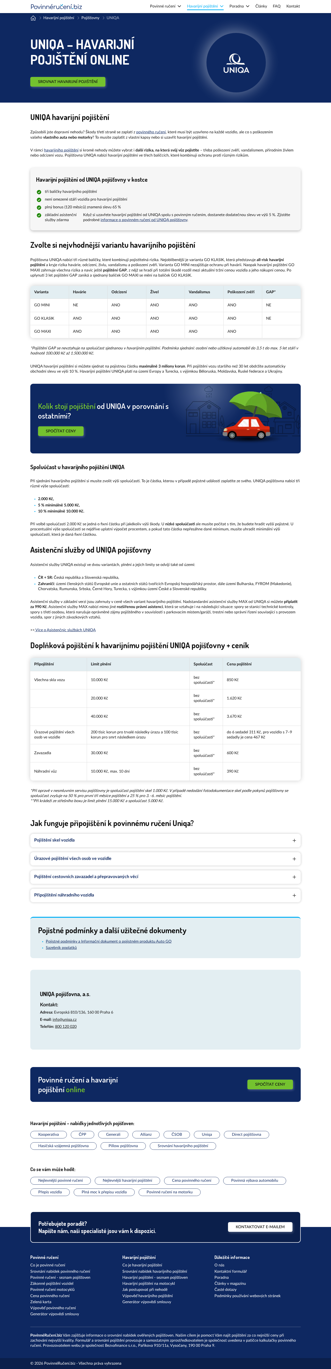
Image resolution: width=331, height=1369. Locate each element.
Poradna (221, 1277)
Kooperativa (48, 1134)
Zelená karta (40, 1302)
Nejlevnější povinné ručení (60, 1180)
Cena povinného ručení (191, 1180)
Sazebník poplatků (61, 948)
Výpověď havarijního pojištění (147, 1296)
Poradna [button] (236, 6)
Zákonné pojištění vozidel (51, 1284)
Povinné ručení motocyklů (52, 1290)
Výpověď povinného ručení (53, 1308)
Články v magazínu (230, 1284)
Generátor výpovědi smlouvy (54, 1314)
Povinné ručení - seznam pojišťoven (60, 1277)
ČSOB (177, 1134)
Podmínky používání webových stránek (247, 1296)
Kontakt (293, 6)
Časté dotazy (225, 1290)
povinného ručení (151, 132)
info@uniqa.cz (65, 1020)
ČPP (82, 1134)
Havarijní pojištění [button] (202, 6)
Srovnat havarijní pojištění (68, 82)
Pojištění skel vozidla (54, 840)
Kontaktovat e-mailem (260, 1227)
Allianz (146, 1134)
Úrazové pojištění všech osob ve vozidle (72, 859)
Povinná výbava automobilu (254, 1180)
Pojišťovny (90, 18)
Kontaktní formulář (230, 1271)
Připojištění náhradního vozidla (64, 895)
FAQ (277, 6)
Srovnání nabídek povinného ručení (60, 1271)
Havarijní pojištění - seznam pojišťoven (155, 1277)
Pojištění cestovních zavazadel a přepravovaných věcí (86, 877)
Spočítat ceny (61, 431)
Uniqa (207, 1134)
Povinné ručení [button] (162, 6)
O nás (219, 1265)
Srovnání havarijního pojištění (183, 1146)
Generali (113, 1134)
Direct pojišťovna (246, 1134)
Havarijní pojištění (58, 18)
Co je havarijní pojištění (142, 1265)
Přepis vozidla (50, 1192)
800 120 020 (66, 1027)
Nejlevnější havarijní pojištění (127, 1180)
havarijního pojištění (61, 150)
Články (261, 6)
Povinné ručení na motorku (170, 1192)
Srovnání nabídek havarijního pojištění (154, 1271)
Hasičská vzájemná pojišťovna (63, 1146)
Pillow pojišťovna (123, 1146)
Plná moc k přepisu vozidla (104, 1192)
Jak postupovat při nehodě (144, 1290)
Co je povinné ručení (47, 1265)
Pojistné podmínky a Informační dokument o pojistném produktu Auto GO (109, 941)
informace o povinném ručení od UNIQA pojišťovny (144, 220)
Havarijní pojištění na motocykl (148, 1284)
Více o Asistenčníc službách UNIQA (65, 630)
